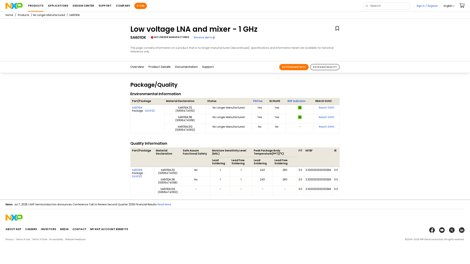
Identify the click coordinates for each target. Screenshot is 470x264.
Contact (79, 229)
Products (23, 15)
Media (64, 229)
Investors (48, 229)
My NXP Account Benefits (109, 229)
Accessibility (56, 239)
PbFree (258, 101)
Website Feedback (75, 239)
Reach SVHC (327, 107)
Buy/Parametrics (294, 67)
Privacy (10, 239)
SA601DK (137, 107)
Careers (31, 229)
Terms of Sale (39, 239)
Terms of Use (23, 239)
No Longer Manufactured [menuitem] (49, 15)
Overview (137, 67)
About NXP (13, 229)
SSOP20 (150, 111)
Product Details (159, 67)
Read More (164, 204)
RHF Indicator (297, 101)
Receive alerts (203, 37)
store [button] (140, 5)
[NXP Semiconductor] (14, 6)
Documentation (186, 67)
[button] (449, 5)
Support (208, 67)
